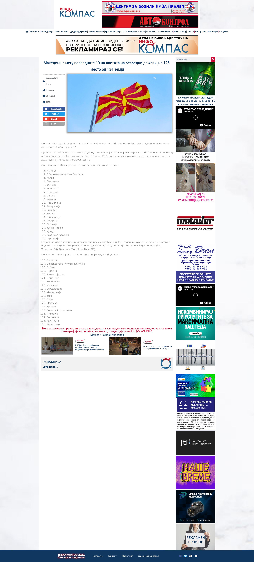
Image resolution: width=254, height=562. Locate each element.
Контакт (112, 556)
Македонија (47, 32)
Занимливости (165, 32)
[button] (54, 109)
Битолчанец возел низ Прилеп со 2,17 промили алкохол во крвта (147, 347)
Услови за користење (148, 556)
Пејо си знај (180, 32)
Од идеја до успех (78, 32)
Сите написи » (50, 367)
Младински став (134, 32)
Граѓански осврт (113, 32)
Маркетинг (127, 556)
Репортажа (201, 32)
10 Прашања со (96, 32)
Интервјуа (213, 32)
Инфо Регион (61, 32)
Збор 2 (190, 32)
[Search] (213, 59)
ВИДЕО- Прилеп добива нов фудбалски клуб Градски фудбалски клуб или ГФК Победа (79, 347)
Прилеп (70, 341)
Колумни (223, 32)
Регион (33, 32)
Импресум (98, 556)
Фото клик (151, 32)
